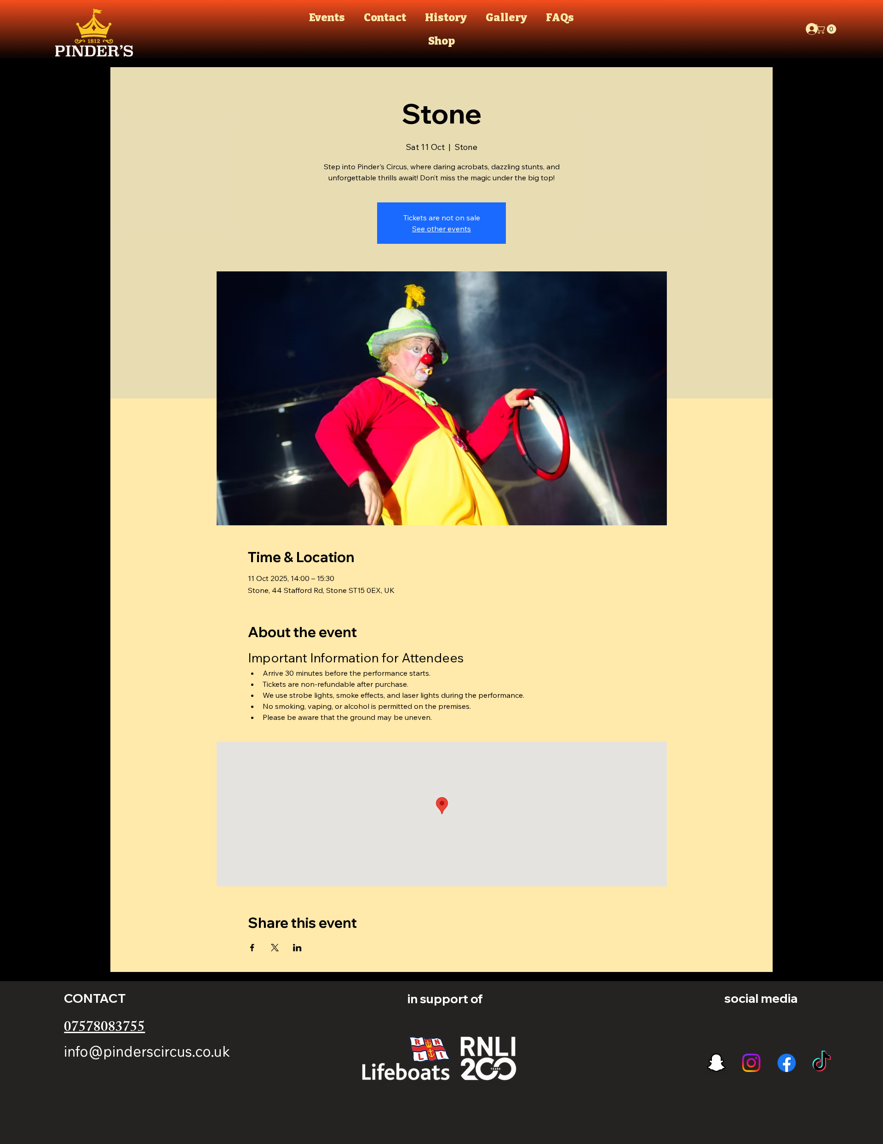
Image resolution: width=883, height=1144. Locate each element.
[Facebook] (786, 1063)
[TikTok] (821, 1063)
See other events (441, 228)
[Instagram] (751, 1063)
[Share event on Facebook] (252, 947)
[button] (826, 29)
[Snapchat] (716, 1063)
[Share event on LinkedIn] (297, 947)
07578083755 (104, 1028)
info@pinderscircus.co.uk (147, 1051)
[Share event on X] (274, 947)
